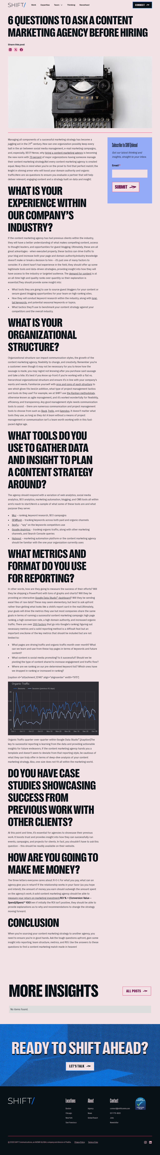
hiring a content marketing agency (64, 152)
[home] (17, 5)
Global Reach (93, 1118)
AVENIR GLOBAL (41, 1142)
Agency (90, 1108)
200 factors (39, 624)
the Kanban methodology (81, 393)
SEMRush (17, 520)
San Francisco (71, 1122)
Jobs (112, 1118)
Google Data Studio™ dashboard (53, 597)
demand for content (80, 273)
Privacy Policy (80, 1142)
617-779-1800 (115, 1113)
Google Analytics (21, 529)
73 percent (36, 157)
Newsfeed (84, 5)
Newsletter (114, 1122)
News (90, 1113)
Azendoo (65, 410)
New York (69, 1118)
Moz (14, 515)
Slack (44, 410)
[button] (58, 5)
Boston (68, 1108)
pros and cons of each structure (74, 384)
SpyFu (15, 524)
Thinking (71, 5)
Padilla (68, 1142)
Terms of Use (93, 1142)
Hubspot (16, 538)
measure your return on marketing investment (34, 898)
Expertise (45, 5)
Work (33, 5)
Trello (51, 410)
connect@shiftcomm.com (120, 1108)
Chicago (69, 1113)
